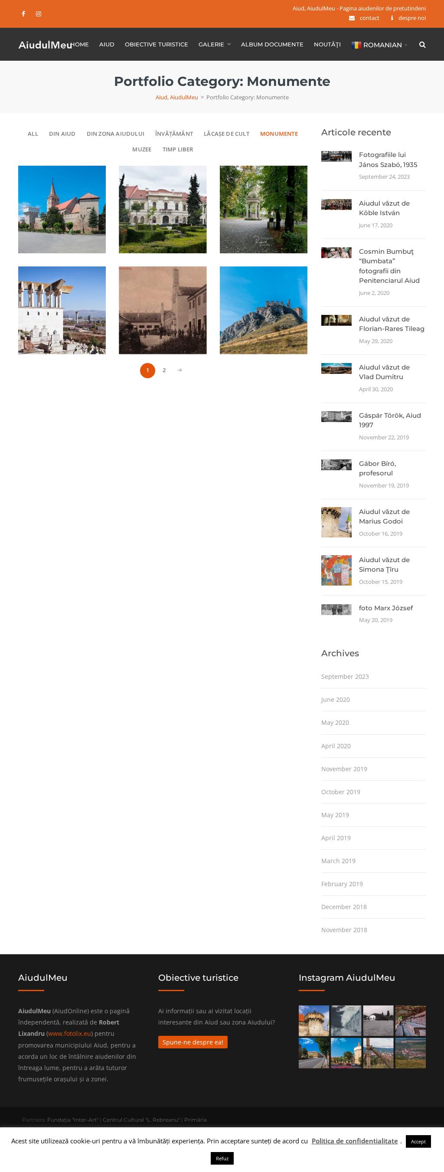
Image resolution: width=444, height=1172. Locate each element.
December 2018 (344, 907)
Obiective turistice (156, 44)
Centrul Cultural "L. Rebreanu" (141, 1119)
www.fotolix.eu (69, 1033)
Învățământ (174, 133)
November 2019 (344, 769)
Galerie (211, 44)
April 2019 (336, 838)
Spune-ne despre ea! (193, 1042)
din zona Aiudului (115, 133)
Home (79, 44)
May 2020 (335, 722)
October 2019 (340, 792)
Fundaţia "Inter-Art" (72, 1119)
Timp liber (178, 149)
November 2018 (344, 930)
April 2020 (336, 746)
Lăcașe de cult (226, 133)
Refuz (222, 1158)
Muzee (141, 149)
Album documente (272, 44)
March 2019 (338, 861)
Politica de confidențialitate (355, 1140)
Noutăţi (327, 44)
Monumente (279, 133)
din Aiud (62, 133)
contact (369, 18)
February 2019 (342, 884)
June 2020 (335, 699)
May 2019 (335, 815)
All (33, 133)
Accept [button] (418, 1141)
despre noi (412, 18)
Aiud (106, 44)
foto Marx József (386, 608)
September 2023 (345, 676)
